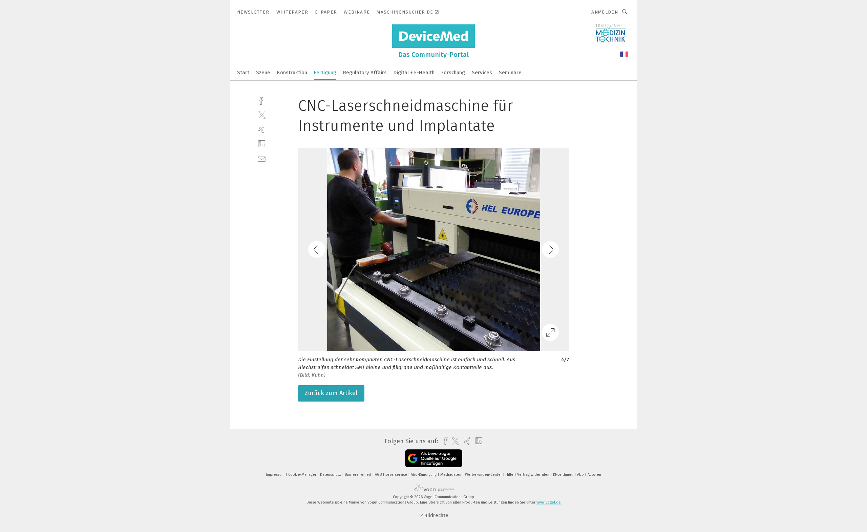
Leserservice (396, 474)
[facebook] (261, 100)
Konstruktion (292, 72)
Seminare (510, 72)
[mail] (261, 158)
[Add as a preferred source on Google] (433, 458)
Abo (581, 474)
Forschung (453, 72)
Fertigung (325, 72)
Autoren (594, 474)
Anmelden (604, 12)
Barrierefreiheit (358, 474)
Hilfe (510, 474)
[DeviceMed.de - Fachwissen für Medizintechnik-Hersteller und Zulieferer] (243, 72)
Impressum (276, 474)
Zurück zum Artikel (331, 393)
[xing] (261, 129)
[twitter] (261, 114)
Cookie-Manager (302, 474)
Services (482, 72)
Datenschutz (331, 474)
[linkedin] (261, 144)
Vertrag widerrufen (533, 474)
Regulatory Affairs (365, 72)
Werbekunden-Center (484, 474)
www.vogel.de (548, 502)
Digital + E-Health (414, 72)
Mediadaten (451, 474)
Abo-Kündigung (424, 474)
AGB (379, 474)
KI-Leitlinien (563, 474)
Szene (263, 72)
